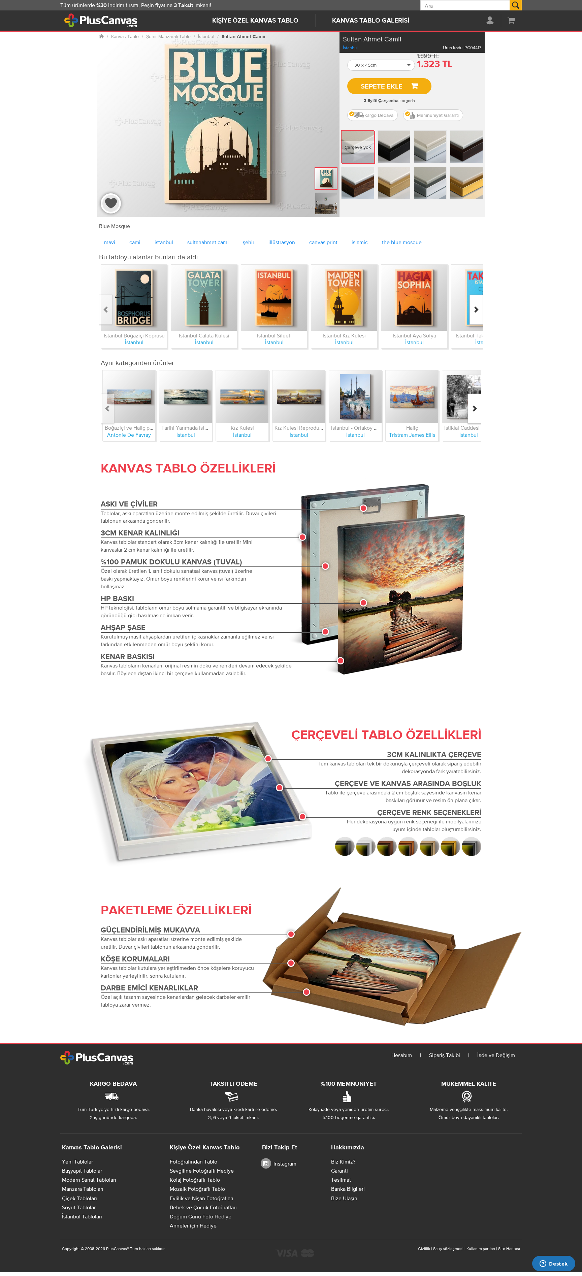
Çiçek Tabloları (79, 1198)
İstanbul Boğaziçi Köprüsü (134, 335)
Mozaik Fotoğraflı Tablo (197, 1189)
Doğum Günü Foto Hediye (200, 1216)
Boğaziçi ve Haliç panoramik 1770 (144, 428)
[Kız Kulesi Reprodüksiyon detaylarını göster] (298, 396)
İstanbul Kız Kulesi (344, 335)
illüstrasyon (281, 242)
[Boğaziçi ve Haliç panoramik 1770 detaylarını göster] (129, 396)
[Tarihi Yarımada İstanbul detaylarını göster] (185, 396)
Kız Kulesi (242, 428)
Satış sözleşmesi (448, 1248)
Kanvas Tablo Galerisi (370, 21)
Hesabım (401, 1055)
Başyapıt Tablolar (82, 1171)
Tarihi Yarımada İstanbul (189, 428)
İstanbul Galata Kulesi (204, 335)
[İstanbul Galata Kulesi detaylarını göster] (204, 298)
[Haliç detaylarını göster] (412, 396)
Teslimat (341, 1180)
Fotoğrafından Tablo (193, 1161)
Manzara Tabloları (82, 1189)
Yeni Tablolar (77, 1161)
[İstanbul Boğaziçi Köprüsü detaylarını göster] (134, 298)
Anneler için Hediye (193, 1225)
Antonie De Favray (129, 435)
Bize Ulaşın (344, 1198)
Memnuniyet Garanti (438, 115)
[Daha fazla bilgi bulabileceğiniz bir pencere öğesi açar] (553, 1264)
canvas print (323, 242)
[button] (381, 65)
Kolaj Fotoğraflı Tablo (195, 1180)
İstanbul (350, 47)
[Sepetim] (511, 20)
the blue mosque (402, 242)
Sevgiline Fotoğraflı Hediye (202, 1171)
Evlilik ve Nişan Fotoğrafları (201, 1198)
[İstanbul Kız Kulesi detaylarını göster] (344, 298)
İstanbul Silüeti (274, 335)
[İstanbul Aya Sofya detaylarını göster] (414, 298)
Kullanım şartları (480, 1248)
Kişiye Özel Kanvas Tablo (255, 21)
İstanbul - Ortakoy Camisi (360, 428)
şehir (248, 242)
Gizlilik (424, 1248)
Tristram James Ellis (412, 435)
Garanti (339, 1171)
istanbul (164, 242)
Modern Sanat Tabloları (89, 1180)
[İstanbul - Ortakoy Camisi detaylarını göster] (355, 396)
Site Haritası (509, 1248)
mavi (109, 242)
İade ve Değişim (496, 1055)
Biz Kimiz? (343, 1161)
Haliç (412, 428)
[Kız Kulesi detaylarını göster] (242, 396)
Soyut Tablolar (79, 1207)
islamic (360, 242)
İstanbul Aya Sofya (414, 335)
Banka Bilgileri (348, 1189)
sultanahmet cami (208, 242)
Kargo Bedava (378, 115)
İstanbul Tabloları (82, 1216)
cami (134, 242)
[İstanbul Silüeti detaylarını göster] (274, 298)
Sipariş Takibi (444, 1055)
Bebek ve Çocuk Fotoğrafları (203, 1207)
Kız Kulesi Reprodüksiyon (304, 428)
